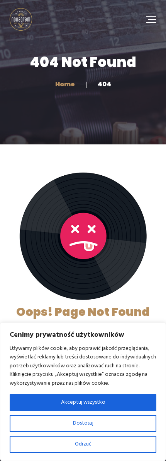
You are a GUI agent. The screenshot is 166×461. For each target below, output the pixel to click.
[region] (83, 391)
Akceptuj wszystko (83, 402)
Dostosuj (83, 423)
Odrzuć (83, 444)
